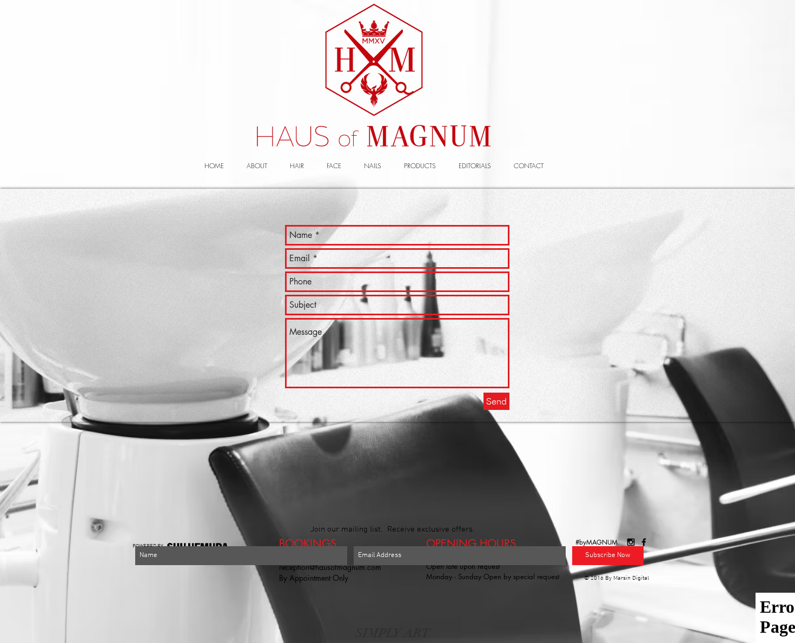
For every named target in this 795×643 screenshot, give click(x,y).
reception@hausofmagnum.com (330, 567)
